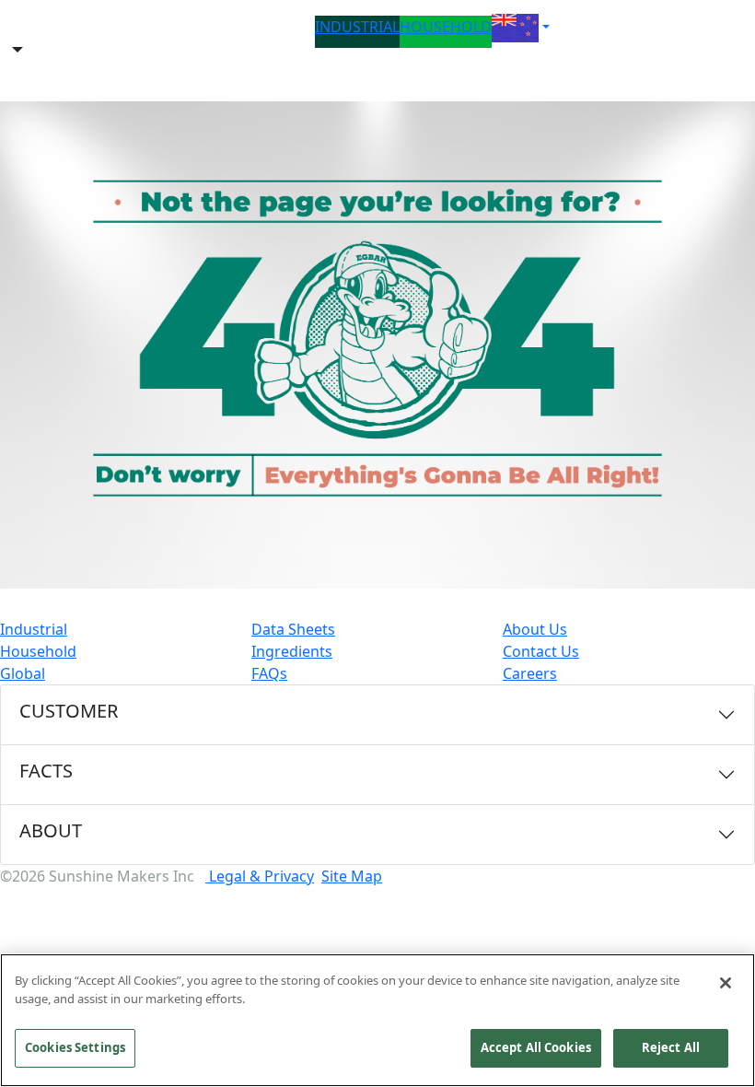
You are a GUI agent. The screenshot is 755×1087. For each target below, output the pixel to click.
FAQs (269, 673)
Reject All (671, 1047)
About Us (535, 629)
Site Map (351, 876)
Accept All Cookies (536, 1047)
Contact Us (541, 651)
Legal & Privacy (259, 876)
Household (38, 651)
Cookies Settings (75, 1047)
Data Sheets (293, 629)
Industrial (33, 629)
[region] (377, 1020)
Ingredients (291, 651)
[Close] (725, 983)
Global (22, 673)
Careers (530, 673)
